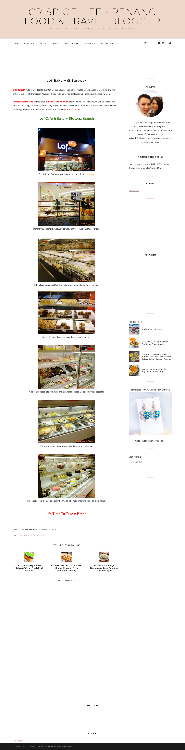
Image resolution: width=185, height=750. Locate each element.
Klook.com (134, 190)
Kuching (41, 536)
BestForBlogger (69, 746)
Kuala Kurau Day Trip (152, 329)
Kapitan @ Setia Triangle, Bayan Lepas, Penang (154, 370)
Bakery (25, 536)
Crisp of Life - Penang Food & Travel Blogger (92, 16)
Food (33, 536)
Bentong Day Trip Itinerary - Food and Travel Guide (155, 343)
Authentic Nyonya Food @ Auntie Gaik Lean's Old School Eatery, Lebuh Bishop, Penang (156, 356)
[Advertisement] (65, 62)
